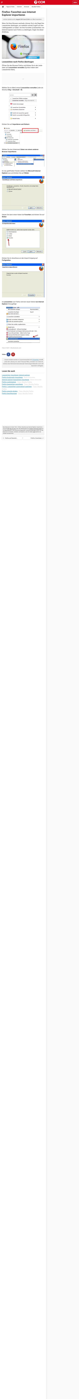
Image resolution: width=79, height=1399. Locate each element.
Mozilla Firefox (36, 6)
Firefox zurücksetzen (9, 382)
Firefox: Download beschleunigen (36, 438)
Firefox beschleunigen (9, 393)
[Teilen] (8, 354)
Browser (26, 6)
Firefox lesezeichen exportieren (12, 384)
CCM (8, 428)
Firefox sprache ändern (10, 391)
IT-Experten (35, 359)
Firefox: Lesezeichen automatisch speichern (17, 387)
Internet (19, 6)
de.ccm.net (12, 428)
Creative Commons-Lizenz (35, 428)
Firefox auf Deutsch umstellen (10, 438)
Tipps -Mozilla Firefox (24, 382)
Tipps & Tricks (10, 6)
